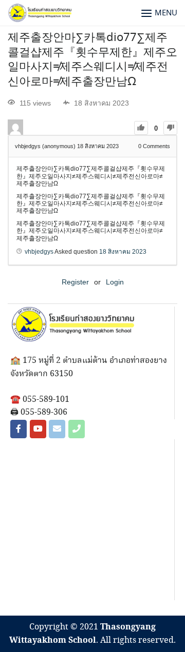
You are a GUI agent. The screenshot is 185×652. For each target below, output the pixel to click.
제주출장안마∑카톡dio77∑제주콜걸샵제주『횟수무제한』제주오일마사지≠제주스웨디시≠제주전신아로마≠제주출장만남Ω (92, 60)
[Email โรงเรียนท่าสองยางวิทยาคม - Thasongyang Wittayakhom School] (57, 429)
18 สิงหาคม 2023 (122, 251)
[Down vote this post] (170, 128)
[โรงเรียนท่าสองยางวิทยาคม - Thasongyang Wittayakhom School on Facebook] (18, 429)
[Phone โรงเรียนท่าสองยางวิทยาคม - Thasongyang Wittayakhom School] (76, 429)
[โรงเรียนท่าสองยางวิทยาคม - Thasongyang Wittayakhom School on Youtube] (38, 429)
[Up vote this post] (141, 128)
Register (75, 282)
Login (115, 282)
